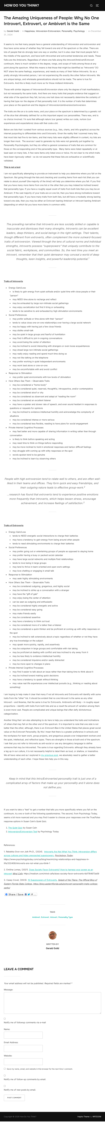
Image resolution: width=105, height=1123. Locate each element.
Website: (8, 1055)
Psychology (79, 31)
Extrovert (45, 917)
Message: (8, 989)
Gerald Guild (13, 31)
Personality (67, 31)
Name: (7, 1029)
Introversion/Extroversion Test (22, 831)
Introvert (53, 917)
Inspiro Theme (83, 1116)
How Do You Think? (21, 5)
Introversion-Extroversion (48, 31)
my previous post (49, 755)
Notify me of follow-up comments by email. (25, 1079)
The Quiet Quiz (15, 827)
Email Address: (11, 1042)
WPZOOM (97, 1116)
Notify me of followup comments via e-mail (25, 1022)
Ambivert (36, 917)
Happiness (30, 31)
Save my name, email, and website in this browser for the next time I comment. (40, 1069)
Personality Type (65, 917)
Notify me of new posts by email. (20, 1090)
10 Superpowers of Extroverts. (42, 880)
